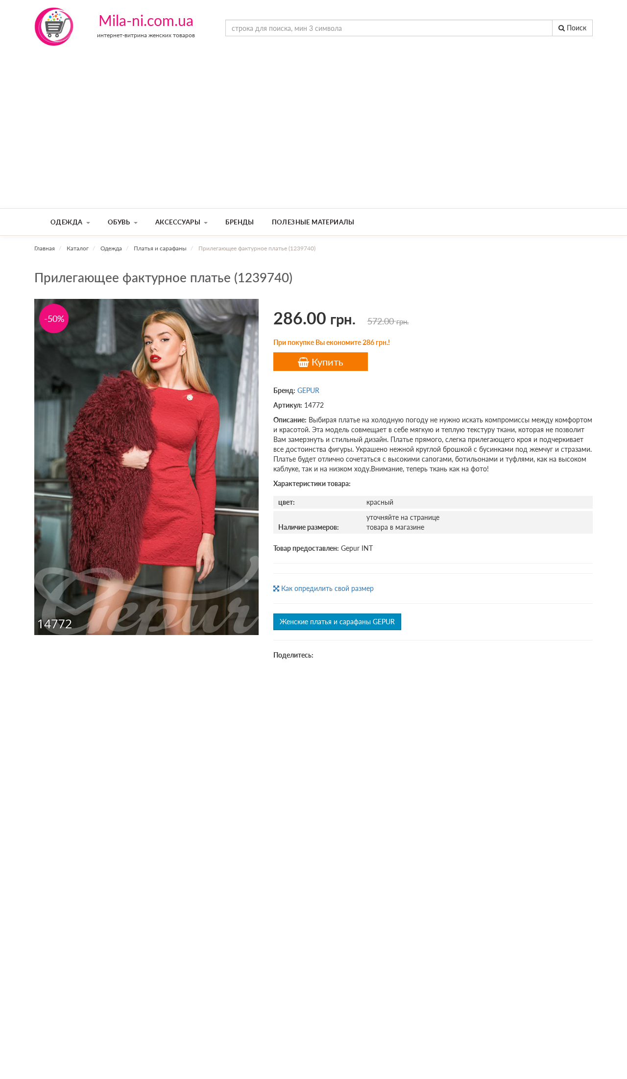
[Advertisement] (313, 134)
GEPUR (308, 390)
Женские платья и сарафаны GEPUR (337, 621)
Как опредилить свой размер (326, 588)
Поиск (575, 28)
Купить (326, 362)
